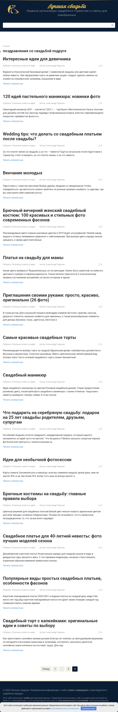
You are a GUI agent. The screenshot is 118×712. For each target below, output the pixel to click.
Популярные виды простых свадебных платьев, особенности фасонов (52, 581)
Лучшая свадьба (67, 6)
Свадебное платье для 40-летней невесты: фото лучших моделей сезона (52, 538)
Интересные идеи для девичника (37, 58)
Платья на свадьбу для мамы (33, 257)
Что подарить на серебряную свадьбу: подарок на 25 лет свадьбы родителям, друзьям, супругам (51, 417)
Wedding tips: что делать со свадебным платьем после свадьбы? (52, 136)
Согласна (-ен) (88, 708)
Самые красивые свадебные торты (39, 337)
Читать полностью (13, 83)
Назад (46, 669)
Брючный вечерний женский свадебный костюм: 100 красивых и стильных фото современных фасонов (44, 215)
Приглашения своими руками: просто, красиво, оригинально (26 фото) (51, 297)
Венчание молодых (22, 172)
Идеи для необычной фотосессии (37, 459)
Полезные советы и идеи (23, 66)
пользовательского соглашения (73, 700)
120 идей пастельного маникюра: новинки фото (51, 96)
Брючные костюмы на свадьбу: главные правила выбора (44, 496)
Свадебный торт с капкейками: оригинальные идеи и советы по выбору (50, 623)
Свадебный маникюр (24, 375)
